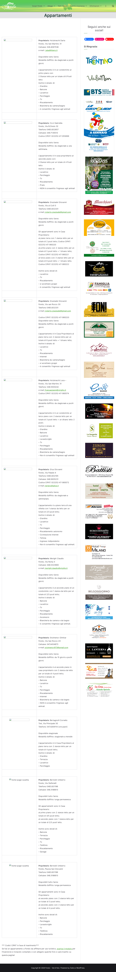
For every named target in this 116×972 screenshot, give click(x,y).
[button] (43, 6)
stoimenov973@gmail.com (56, 647)
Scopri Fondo (37, 6)
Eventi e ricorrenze (77, 6)
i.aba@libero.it (51, 50)
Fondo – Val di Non (52, 968)
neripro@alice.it (51, 486)
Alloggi (50, 6)
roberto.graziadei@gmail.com (57, 212)
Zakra (72, 968)
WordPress (80, 968)
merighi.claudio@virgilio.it (56, 568)
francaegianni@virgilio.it (55, 390)
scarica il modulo (64, 949)
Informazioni (94, 6)
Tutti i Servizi (63, 6)
